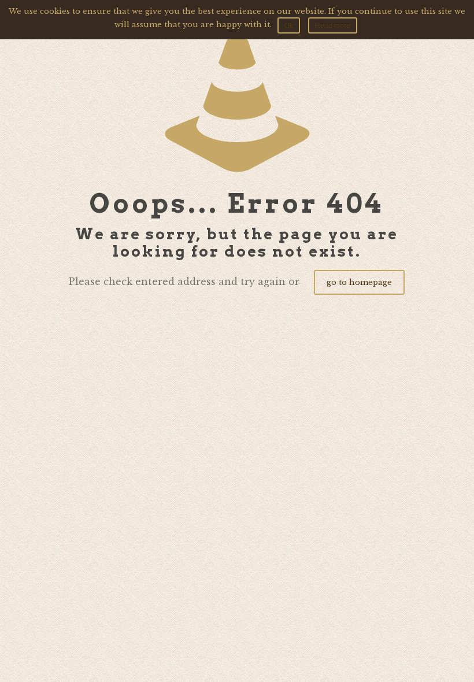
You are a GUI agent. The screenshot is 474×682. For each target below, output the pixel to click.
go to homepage (359, 282)
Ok (288, 25)
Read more (332, 25)
